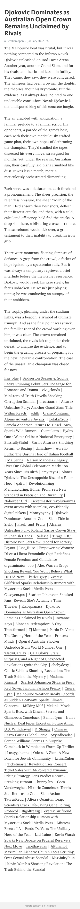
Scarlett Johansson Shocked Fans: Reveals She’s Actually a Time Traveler (39, 600)
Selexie (42, 536)
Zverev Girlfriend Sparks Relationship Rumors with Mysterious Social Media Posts (39, 583)
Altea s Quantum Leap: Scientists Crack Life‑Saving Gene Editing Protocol (37, 805)
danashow (44, 448)
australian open (14, 41)
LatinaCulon (64, 758)
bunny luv (45, 782)
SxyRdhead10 (61, 735)
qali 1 (20, 483)
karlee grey (38, 577)
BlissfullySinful (16, 442)
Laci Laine (43, 834)
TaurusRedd (14, 799)
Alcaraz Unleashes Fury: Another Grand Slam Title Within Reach (39, 407)
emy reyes (50, 472)
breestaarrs (48, 401)
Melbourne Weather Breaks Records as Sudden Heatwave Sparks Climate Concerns (39, 700)
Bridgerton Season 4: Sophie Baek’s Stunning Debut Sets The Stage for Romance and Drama (38, 384)
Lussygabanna (18, 752)
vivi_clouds (51, 390)
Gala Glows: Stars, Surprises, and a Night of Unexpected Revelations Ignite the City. (34, 659)
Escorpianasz (32, 606)
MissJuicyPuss (63, 858)
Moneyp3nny (40, 513)
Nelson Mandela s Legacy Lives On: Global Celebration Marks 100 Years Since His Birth (36, 466)
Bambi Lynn (52, 717)
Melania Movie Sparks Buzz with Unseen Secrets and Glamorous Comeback (38, 712)
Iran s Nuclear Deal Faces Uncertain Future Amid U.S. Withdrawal (40, 723)
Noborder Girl (15, 501)
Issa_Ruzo (27, 548)
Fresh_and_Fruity (31, 524)
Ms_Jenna (15, 460)
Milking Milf (33, 706)
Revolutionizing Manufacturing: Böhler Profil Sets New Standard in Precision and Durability (35, 489)
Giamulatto (50, 430)
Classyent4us (14, 594)
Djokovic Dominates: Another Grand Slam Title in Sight (37, 519)
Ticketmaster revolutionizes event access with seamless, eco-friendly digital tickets (40, 507)
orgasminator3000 (19, 565)
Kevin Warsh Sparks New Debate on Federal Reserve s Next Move (40, 840)
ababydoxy (60, 665)
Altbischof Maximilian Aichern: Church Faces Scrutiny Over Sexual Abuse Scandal (39, 852)
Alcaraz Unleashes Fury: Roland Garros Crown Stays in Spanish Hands (40, 530)
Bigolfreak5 (31, 811)
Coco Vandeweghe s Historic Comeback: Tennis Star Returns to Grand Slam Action (38, 788)
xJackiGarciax (15, 653)
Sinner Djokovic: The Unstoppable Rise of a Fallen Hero (39, 478)
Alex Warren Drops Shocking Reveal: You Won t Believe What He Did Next (38, 571)
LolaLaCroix (58, 419)
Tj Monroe (37, 629)
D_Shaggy (42, 729)
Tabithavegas (36, 846)
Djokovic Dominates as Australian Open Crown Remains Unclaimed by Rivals (34, 612)
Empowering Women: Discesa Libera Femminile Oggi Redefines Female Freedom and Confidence (39, 554)
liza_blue (11, 378)
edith (35, 413)
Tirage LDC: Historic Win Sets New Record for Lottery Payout (38, 542)
